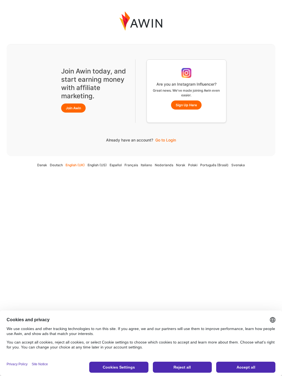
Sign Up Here (186, 105)
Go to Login (165, 140)
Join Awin (73, 108)
